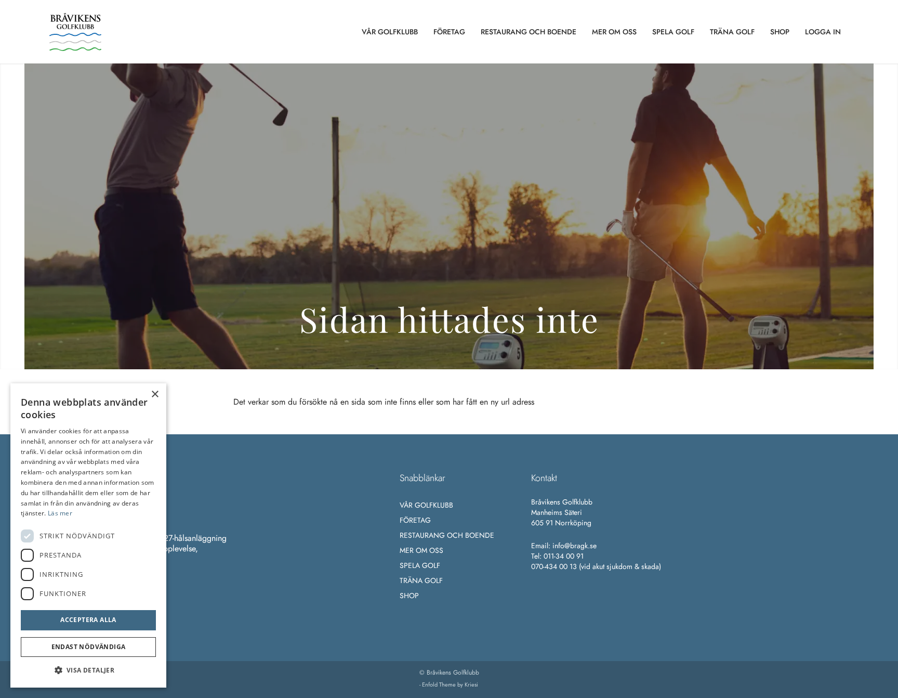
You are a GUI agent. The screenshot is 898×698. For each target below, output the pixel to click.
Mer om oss (421, 550)
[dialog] (88, 535)
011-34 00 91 (564, 556)
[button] (88, 670)
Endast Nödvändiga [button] (88, 646)
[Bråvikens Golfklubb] (75, 31)
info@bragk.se (574, 545)
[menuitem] (390, 32)
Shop (409, 595)
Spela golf (420, 565)
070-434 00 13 (554, 566)
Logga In (823, 32)
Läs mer (60, 513)
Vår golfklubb (426, 505)
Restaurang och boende (447, 535)
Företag (415, 520)
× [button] (155, 394)
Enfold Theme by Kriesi (450, 684)
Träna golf (421, 580)
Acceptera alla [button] (88, 619)
